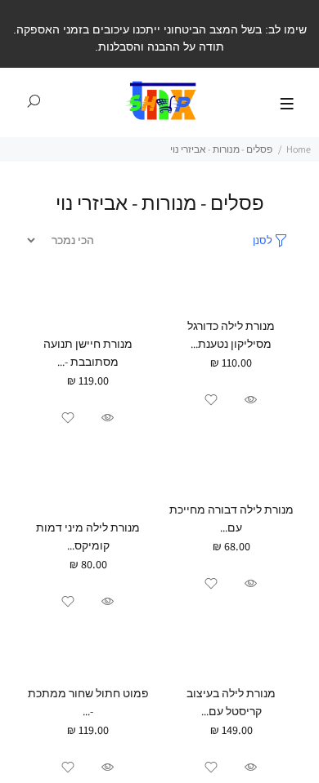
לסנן (262, 240)
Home (298, 149)
